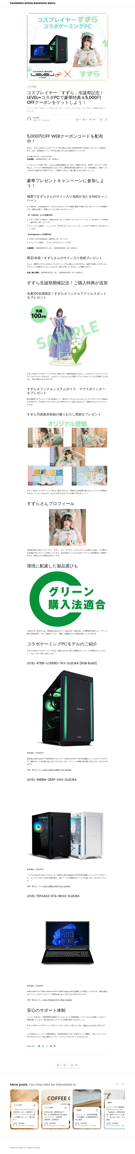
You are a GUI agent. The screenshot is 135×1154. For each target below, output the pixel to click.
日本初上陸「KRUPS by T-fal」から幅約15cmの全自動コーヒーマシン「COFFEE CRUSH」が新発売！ (56, 1116)
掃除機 (109, 1102)
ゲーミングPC (32, 87)
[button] (77, 119)
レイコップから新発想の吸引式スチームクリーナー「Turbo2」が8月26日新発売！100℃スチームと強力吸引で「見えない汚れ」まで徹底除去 (118, 1113)
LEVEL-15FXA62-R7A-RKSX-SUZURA (57, 1000)
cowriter (36, 118)
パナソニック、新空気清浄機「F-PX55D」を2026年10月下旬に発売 (86, 1117)
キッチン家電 (18, 1105)
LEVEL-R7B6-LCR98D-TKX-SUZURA (57, 770)
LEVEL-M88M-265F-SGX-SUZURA (56, 886)
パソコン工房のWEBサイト (59, 165)
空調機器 (78, 1110)
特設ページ (87, 1025)
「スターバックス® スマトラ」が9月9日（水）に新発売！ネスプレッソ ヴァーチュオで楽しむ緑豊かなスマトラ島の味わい (24, 1114)
